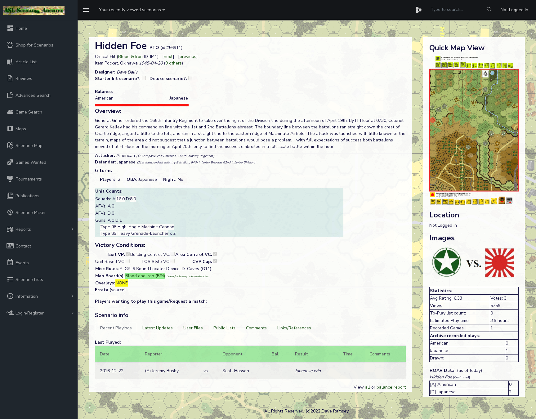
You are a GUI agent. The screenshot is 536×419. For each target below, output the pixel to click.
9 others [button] (173, 63)
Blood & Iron (130, 57)
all (367, 387)
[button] (132, 10)
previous (188, 57)
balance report (391, 387)
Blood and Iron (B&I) (145, 276)
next (168, 57)
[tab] (116, 328)
